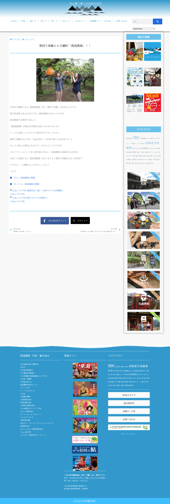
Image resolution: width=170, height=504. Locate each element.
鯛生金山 (153, 138)
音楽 (155, 148)
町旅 (23, 21)
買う (53, 21)
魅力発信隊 (139, 156)
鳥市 (130, 156)
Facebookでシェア (56, 220)
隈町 (136, 137)
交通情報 (93, 21)
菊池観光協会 (25, 426)
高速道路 (148, 163)
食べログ (145, 159)
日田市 (22, 367)
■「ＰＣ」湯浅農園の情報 (22, 177)
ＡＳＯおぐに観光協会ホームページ (33, 435)
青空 (154, 156)
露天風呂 (128, 163)
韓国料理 (128, 152)
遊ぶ (32, 21)
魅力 (152, 163)
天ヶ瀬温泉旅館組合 (27, 373)
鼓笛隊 (141, 159)
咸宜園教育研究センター (29, 385)
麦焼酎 (146, 152)
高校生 (143, 163)
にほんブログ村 (17, 193)
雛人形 (136, 159)
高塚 (134, 156)
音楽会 (152, 148)
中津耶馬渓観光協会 (27, 405)
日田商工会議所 (26, 379)
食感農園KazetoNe (145, 138)
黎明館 (134, 152)
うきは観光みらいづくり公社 (30, 408)
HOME (14, 21)
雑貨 (131, 138)
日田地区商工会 (26, 382)
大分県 (22, 393)
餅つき (156, 152)
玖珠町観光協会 (26, 402)
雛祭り (130, 159)
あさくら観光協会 (26, 411)
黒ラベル (151, 152)
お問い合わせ (121, 21)
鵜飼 (158, 148)
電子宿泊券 (156, 159)
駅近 (136, 163)
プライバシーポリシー (129, 434)
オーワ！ (30, 414)
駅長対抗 (135, 148)
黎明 (139, 163)
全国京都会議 (25, 420)
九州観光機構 (25, 396)
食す (42, 21)
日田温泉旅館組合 (26, 370)
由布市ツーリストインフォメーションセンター (37, 423)
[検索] (157, 21)
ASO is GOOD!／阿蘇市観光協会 (31, 429)
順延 (148, 156)
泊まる (65, 21)
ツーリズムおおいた (27, 390)
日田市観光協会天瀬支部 (29, 364)
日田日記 (107, 21)
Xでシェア (81, 220)
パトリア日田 (25, 388)
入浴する (78, 21)
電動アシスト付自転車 (138, 143)
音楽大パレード (136, 382)
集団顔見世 (145, 148)
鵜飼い (151, 159)
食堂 (139, 148)
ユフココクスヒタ (26, 417)
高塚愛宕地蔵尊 (138, 366)
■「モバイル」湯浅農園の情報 (24, 183)
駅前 (142, 152)
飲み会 (139, 378)
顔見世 (145, 156)
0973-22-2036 (95, 478)
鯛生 (133, 163)
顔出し (139, 152)
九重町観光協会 (26, 399)
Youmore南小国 (25, 432)
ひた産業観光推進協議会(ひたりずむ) (33, 376)
